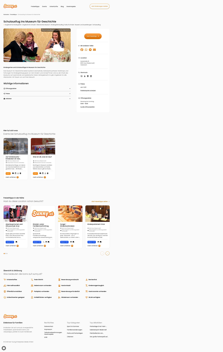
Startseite (6, 14)
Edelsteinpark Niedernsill (98, 330)
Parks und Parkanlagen (75, 333)
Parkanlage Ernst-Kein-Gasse (98, 326)
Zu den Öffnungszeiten (87, 107)
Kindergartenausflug (57, 25)
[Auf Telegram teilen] (90, 51)
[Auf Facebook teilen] (81, 51)
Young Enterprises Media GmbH (22, 342)
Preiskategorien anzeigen (88, 90)
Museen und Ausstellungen (83, 25)
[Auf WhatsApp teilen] (86, 51)
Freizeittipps (13, 14)
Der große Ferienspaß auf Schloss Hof (98, 336)
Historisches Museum (43, 25)
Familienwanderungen (74, 330)
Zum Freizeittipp (93, 36)
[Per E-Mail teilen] (94, 51)
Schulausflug (97, 25)
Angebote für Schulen (29, 25)
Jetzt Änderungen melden (99, 6)
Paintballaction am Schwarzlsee (96, 333)
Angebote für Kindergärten (13, 25)
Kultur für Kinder (69, 25)
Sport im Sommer (73, 326)
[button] (4, 253)
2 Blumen (70, 336)
